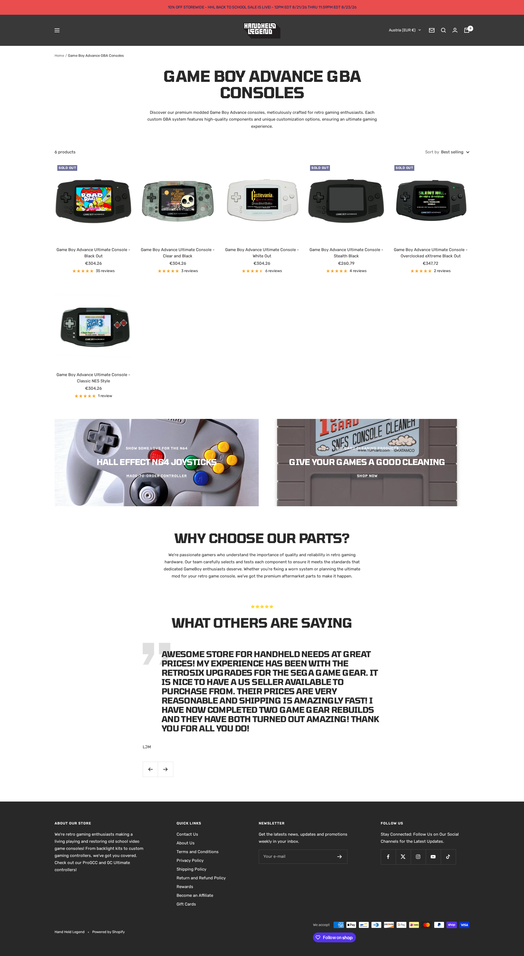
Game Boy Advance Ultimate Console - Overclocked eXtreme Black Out (431, 252)
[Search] (443, 30)
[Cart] (466, 30)
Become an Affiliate (195, 895)
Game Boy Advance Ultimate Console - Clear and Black (178, 252)
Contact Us (187, 834)
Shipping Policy (191, 869)
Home (59, 55)
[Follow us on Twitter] (403, 856)
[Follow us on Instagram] (418, 856)
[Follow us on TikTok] (448, 856)
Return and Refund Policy (201, 877)
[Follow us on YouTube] (433, 856)
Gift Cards (186, 904)
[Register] (339, 857)
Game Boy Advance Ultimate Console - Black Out (93, 252)
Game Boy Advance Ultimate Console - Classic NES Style (93, 377)
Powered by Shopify (108, 932)
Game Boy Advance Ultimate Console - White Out (262, 252)
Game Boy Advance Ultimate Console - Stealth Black (346, 252)
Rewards (185, 886)
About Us (186, 843)
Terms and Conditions (198, 851)
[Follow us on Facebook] (388, 856)
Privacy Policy (190, 860)
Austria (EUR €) (402, 30)
